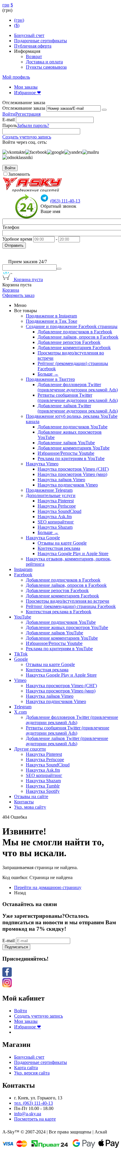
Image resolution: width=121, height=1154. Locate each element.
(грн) (19, 20)
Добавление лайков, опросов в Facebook (78, 336)
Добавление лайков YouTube (66, 442)
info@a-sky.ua (27, 1113)
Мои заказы (26, 87)
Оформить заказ (18, 295)
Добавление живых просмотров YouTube (67, 627)
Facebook (23, 574)
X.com (20, 711)
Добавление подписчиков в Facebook (75, 331)
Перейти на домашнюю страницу (47, 887)
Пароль (9, 125)
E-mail (8, 119)
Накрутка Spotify (43, 791)
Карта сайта (26, 1067)
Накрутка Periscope (57, 505)
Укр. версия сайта (32, 1072)
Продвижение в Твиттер (50, 379)
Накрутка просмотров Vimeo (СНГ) (73, 469)
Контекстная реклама (59, 548)
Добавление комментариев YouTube (74, 447)
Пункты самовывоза (46, 67)
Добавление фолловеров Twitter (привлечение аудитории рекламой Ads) (78, 387)
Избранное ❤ (27, 92)
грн (5, 4)
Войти (8, 113)
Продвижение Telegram (49, 490)
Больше (48, 373)
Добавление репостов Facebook (69, 342)
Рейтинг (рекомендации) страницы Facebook (71, 606)
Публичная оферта (32, 45)
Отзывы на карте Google (62, 542)
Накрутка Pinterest (56, 500)
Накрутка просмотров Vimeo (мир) (72, 474)
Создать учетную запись (26, 136)
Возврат (34, 56)
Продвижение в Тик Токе (51, 321)
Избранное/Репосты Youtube (66, 453)
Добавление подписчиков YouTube (72, 426)
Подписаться (16, 947)
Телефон (10, 227)
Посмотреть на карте (35, 1118)
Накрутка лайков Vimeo (61, 479)
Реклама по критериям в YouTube (71, 458)
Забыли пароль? (33, 125)
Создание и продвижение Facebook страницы (71, 326)
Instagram (23, 569)
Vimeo (20, 680)
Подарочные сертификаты (40, 40)
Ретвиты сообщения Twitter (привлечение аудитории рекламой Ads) (78, 398)
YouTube (22, 616)
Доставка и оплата (44, 61)
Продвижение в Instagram (51, 315)
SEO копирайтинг (56, 521)
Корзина (10, 290)
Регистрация (28, 113)
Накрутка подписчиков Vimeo (68, 484)
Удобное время (17, 238)
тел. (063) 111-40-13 (33, 1103)
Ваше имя (50, 211)
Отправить (14, 245)
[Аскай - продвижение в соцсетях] (32, 191)
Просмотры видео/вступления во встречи (67, 601)
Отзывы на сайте (31, 796)
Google (21, 659)
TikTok (21, 653)
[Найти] (59, 269)
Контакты (24, 801)
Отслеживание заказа (23, 108)
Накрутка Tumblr (43, 785)
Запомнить (19, 174)
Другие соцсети (30, 748)
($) (16, 25)
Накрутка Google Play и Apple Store (73, 553)
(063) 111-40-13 (65, 200)
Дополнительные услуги (50, 495)
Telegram (22, 706)
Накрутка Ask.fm (55, 516)
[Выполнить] (104, 110)
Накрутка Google (43, 537)
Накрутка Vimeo (42, 463)
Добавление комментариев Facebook (74, 347)
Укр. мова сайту (30, 807)
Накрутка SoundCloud (59, 511)
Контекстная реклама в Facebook (58, 611)
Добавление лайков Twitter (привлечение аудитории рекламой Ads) (78, 408)
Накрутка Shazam (55, 527)
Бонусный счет (29, 35)
